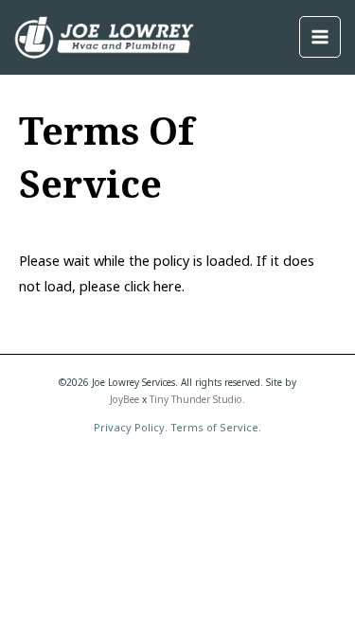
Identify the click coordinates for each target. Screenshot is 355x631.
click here (153, 285)
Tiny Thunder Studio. (197, 399)
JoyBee (124, 399)
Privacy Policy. (131, 427)
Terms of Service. (215, 427)
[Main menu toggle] (320, 37)
